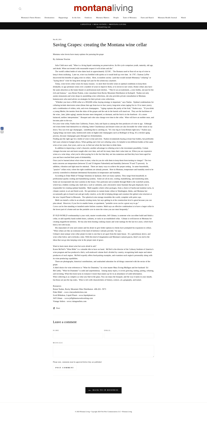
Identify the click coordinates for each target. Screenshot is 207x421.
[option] (103, 25)
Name (56, 330)
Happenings (63, 18)
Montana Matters (102, 18)
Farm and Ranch (147, 18)
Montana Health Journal (167, 18)
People (116, 18)
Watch (183, 18)
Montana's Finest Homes (30, 18)
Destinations (49, 18)
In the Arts (76, 18)
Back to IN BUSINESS (105, 390)
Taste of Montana (130, 18)
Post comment (64, 368)
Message (58, 343)
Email (107, 330)
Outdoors (88, 18)
